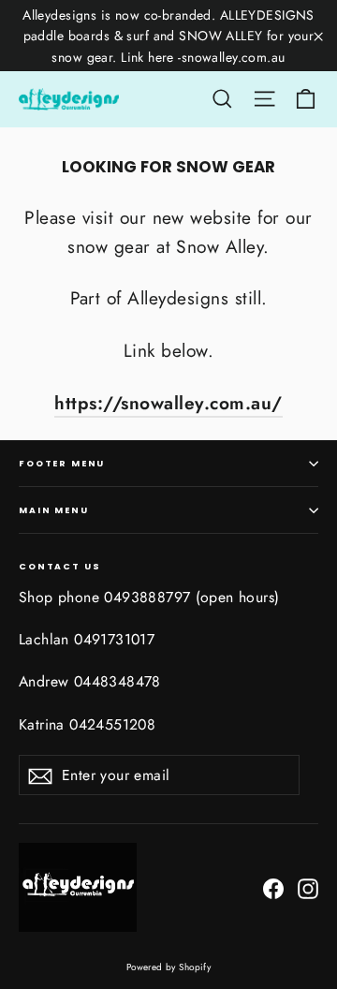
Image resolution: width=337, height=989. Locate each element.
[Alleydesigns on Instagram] (308, 887)
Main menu (54, 510)
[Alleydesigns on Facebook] (273, 887)
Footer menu (62, 463)
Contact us (59, 565)
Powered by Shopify (169, 967)
